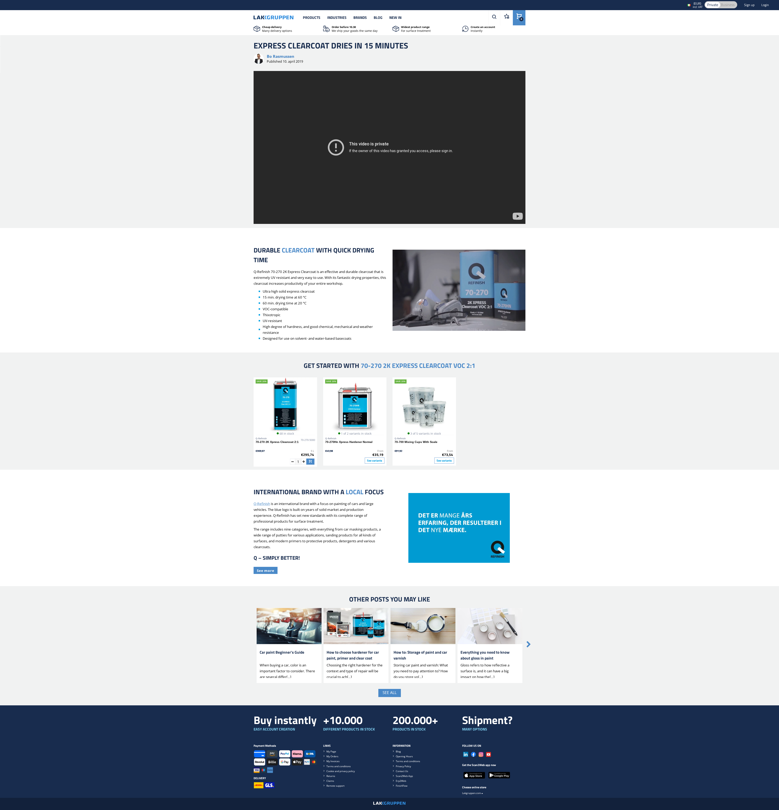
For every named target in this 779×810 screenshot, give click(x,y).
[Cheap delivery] (257, 28)
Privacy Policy (403, 766)
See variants (374, 460)
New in (395, 17)
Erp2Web (401, 781)
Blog (378, 17)
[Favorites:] (506, 17)
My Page (331, 751)
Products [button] (311, 17)
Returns (330, 776)
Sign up (749, 4)
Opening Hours (404, 756)
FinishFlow (401, 785)
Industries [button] (336, 17)
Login (765, 4)
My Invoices (333, 761)
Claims (330, 781)
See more (265, 570)
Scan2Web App (404, 776)
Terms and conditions (338, 766)
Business (728, 5)
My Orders (332, 756)
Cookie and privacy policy (340, 771)
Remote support (335, 785)
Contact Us (402, 771)
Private (712, 5)
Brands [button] (360, 17)
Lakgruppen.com (471, 793)
